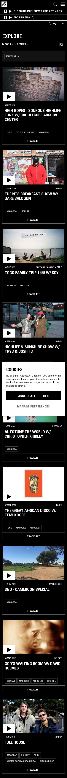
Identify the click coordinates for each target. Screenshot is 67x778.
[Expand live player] (63, 24)
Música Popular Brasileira (21, 761)
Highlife (25, 211)
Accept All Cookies (33, 396)
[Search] (55, 4)
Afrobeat (35, 527)
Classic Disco (47, 761)
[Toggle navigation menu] (63, 4)
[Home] (4, 4)
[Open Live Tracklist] (54, 24)
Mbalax (11, 680)
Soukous (11, 285)
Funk (9, 132)
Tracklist (33, 141)
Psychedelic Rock (25, 132)
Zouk (36, 755)
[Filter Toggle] (61, 44)
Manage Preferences (33, 406)
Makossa (44, 132)
